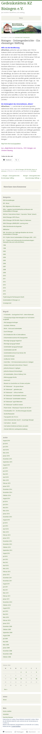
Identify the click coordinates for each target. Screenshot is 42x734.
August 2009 (6, 635)
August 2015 (6, 465)
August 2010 (6, 608)
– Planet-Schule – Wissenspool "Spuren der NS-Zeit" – (17, 408)
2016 (4, 294)
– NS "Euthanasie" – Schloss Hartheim (13, 392)
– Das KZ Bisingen (8, 331)
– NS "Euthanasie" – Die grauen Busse (13, 386)
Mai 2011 (5, 590)
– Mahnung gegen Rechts (10, 377)
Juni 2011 (5, 587)
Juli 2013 (5, 523)
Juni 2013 (5, 526)
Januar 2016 (6, 456)
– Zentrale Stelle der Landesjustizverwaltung (15, 429)
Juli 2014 (5, 501)
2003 (4, 254)
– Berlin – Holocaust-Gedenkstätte (12, 328)
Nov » (5, 689)
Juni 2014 (5, 504)
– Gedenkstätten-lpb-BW (10, 350)
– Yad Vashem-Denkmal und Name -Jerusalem (15, 426)
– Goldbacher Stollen (9, 359)
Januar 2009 (6, 648)
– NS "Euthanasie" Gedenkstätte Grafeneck (14, 395)
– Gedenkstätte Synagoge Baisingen (13, 347)
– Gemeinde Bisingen (9, 356)
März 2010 (6, 617)
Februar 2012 (6, 571)
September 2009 (7, 632)
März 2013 (6, 532)
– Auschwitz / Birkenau (9, 325)
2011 (4, 279)
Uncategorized (7, 303)
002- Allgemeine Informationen (11, 206)
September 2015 (7, 462)
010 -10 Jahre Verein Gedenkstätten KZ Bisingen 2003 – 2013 (19, 237)
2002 (4, 251)
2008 (4, 269)
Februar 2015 (6, 483)
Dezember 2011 (7, 578)
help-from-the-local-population (11, 144)
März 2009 (6, 645)
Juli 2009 (5, 638)
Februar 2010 (6, 620)
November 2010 (7, 602)
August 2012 (6, 553)
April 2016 (6, 450)
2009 (4, 272)
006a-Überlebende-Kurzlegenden (12, 226)
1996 (4, 245)
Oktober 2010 (7, 605)
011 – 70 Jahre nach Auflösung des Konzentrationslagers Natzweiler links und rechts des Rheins (18, 241)
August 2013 (6, 520)
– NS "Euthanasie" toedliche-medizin (13, 405)
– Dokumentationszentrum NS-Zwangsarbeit (15, 337)
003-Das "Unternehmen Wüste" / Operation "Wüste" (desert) (19, 214)
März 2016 (6, 453)
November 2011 (7, 581)
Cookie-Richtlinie (16, 726)
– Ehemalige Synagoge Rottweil (11, 344)
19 (36, 678)
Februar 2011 (6, 596)
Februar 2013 (6, 535)
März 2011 (6, 593)
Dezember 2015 (7, 459)
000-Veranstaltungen (8, 200)
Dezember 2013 (7, 517)
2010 (4, 275)
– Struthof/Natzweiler (9, 414)
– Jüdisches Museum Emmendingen (12, 371)
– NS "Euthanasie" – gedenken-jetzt (12, 389)
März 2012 (6, 568)
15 (15, 678)
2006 (4, 263)
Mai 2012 (5, 562)
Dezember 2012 (7, 541)
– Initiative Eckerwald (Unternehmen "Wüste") (15, 365)
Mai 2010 (5, 614)
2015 (4, 291)
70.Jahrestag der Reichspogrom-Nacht (13, 297)
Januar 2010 (6, 623)
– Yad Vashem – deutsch (9, 423)
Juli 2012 (5, 556)
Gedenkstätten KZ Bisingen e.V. (11, 300)
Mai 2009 (5, 641)
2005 (4, 260)
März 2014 (6, 510)
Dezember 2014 (7, 489)
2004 (4, 257)
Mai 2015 (5, 474)
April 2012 (6, 565)
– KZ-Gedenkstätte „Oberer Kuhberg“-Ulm (14, 374)
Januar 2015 (6, 486)
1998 (4, 248)
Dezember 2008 (7, 651)
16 (21, 678)
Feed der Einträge (8, 717)
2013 (4, 285)
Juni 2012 (5, 559)
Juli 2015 (5, 468)
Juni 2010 (5, 611)
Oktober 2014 (7, 495)
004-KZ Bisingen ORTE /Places (11, 217)
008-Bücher (6, 229)
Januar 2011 (6, 599)
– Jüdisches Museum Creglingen (11, 368)
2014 (4, 288)
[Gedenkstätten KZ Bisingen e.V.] (21, 33)
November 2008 (7, 654)
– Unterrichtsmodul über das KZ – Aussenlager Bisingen (18, 420)
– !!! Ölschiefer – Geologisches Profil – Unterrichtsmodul (18, 314)
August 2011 (6, 584)
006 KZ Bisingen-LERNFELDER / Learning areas (15, 223)
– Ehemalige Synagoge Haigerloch (12, 341)
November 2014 (7, 492)
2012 (4, 282)
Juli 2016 (5, 443)
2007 (4, 266)
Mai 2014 (5, 507)
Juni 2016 (5, 446)
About (4, 699)
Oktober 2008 (7, 657)
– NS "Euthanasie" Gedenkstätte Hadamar (14, 398)
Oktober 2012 (7, 547)
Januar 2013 (6, 538)
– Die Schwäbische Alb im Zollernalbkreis (14, 334)
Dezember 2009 (7, 626)
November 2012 (7, 544)
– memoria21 (6, 380)
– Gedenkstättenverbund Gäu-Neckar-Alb (14, 353)
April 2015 (6, 477)
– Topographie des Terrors (10, 417)
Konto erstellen (7, 711)
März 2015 (6, 480)
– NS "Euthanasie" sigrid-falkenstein (12, 401)
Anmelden (6, 714)
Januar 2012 (6, 574)
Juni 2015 (5, 471)
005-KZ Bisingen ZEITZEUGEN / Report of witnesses (17, 220)
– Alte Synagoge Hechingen (10, 322)
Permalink (33, 171)
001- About (6, 203)
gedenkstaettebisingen (22, 37)
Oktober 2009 (7, 629)
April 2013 (6, 529)
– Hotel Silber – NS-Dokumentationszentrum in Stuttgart (18, 362)
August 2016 (6, 440)
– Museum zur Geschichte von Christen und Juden (16, 383)
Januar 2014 (6, 514)
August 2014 (6, 498)
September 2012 (7, 550)
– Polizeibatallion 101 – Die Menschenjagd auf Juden (17, 411)
